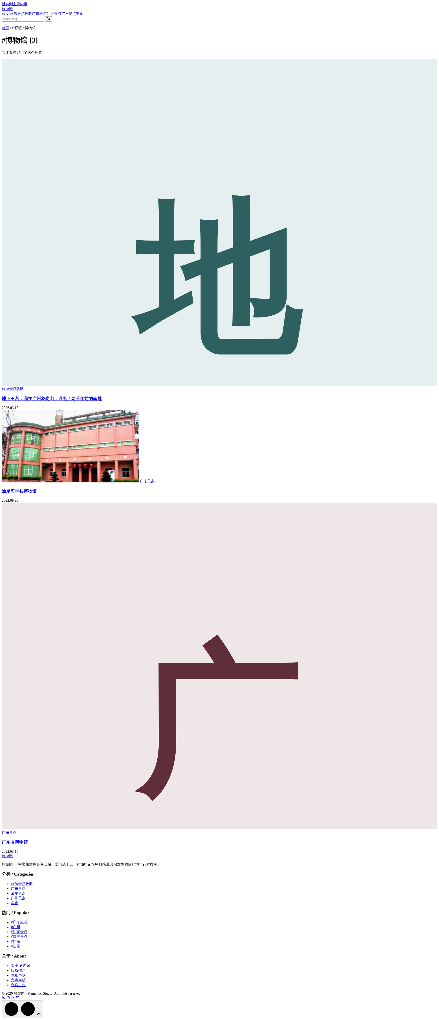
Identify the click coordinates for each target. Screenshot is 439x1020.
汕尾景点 (54, 14)
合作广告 (18, 985)
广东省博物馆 (15, 842)
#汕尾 (15, 946)
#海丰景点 (19, 937)
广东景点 (39, 14)
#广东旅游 (19, 922)
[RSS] (13, 998)
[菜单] (3, 24)
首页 (5, 14)
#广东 (15, 941)
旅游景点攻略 (21, 14)
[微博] (4, 998)
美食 (79, 14)
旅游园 (7, 9)
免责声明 (18, 980)
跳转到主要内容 (14, 4)
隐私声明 (18, 975)
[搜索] (48, 19)
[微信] (8, 998)
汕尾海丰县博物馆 (19, 491)
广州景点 (68, 14)
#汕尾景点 (19, 932)
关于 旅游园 (20, 966)
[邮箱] (17, 998)
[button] (22, 1009)
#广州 (15, 927)
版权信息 (18, 970)
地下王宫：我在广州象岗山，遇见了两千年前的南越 (52, 398)
